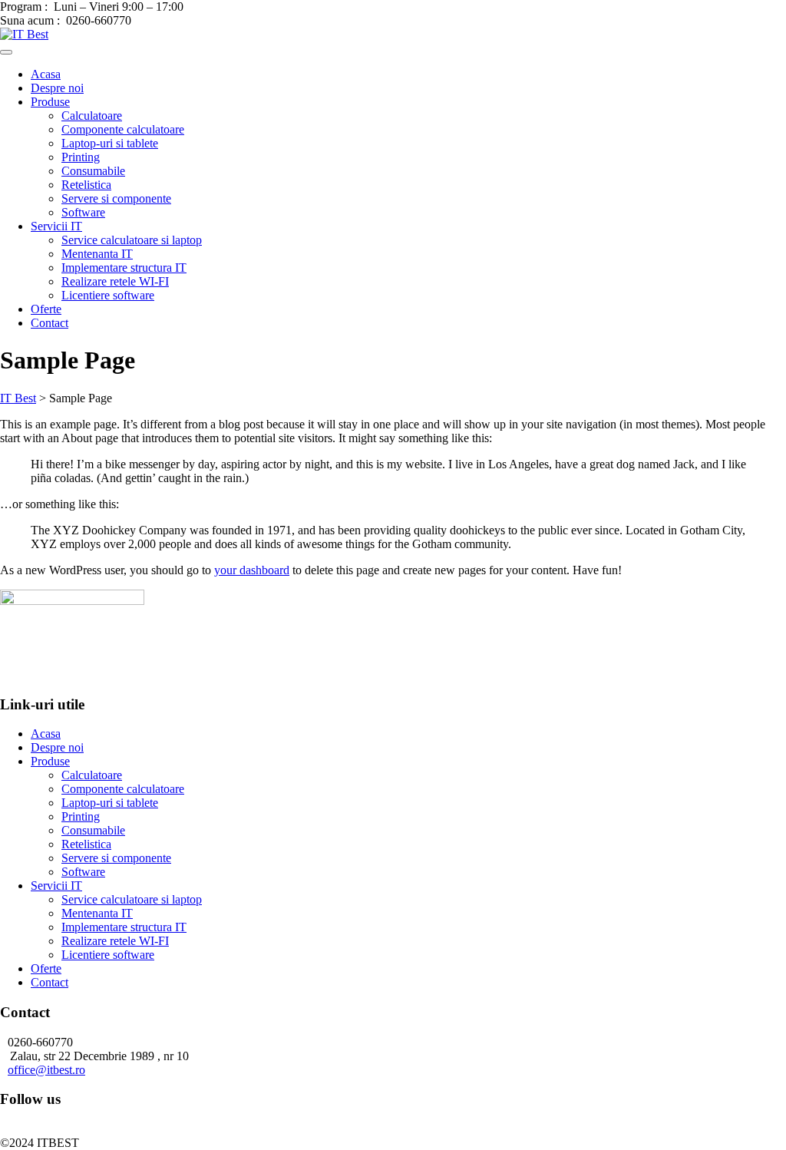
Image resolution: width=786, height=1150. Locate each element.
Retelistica (86, 184)
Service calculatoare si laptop (131, 239)
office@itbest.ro (46, 1069)
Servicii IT (56, 226)
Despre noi (57, 87)
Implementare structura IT (124, 267)
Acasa (46, 74)
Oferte (46, 309)
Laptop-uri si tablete (109, 143)
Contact (49, 322)
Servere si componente (116, 198)
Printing (80, 157)
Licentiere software (107, 295)
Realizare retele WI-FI (115, 281)
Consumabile (93, 170)
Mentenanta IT (97, 253)
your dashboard (251, 570)
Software (83, 212)
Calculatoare (91, 115)
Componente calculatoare (122, 129)
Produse (50, 101)
